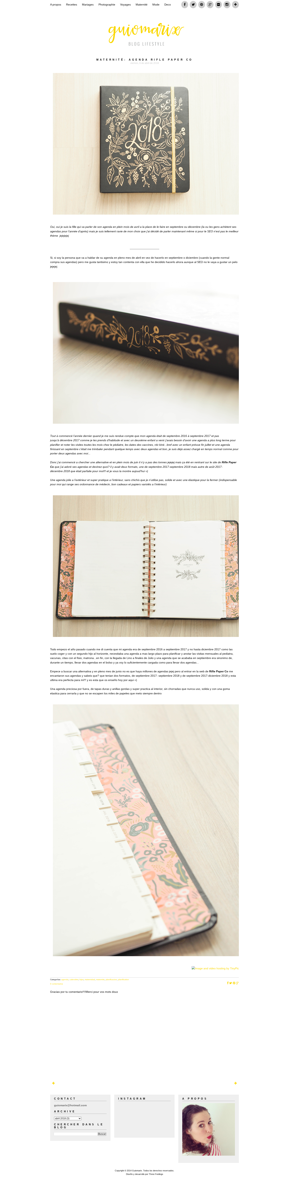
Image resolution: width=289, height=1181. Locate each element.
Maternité (141, 4)
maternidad (90, 979)
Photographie (106, 4)
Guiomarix (137, 1170)
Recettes (71, 4)
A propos (55, 4)
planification (123, 979)
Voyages (125, 4)
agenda (64, 979)
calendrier (74, 979)
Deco (167, 4)
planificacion (111, 979)
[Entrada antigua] (235, 1083)
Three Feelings (156, 1174)
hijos (81, 979)
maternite (100, 979)
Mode (155, 4)
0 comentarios (56, 984)
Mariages (88, 4)
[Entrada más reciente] (53, 1083)
